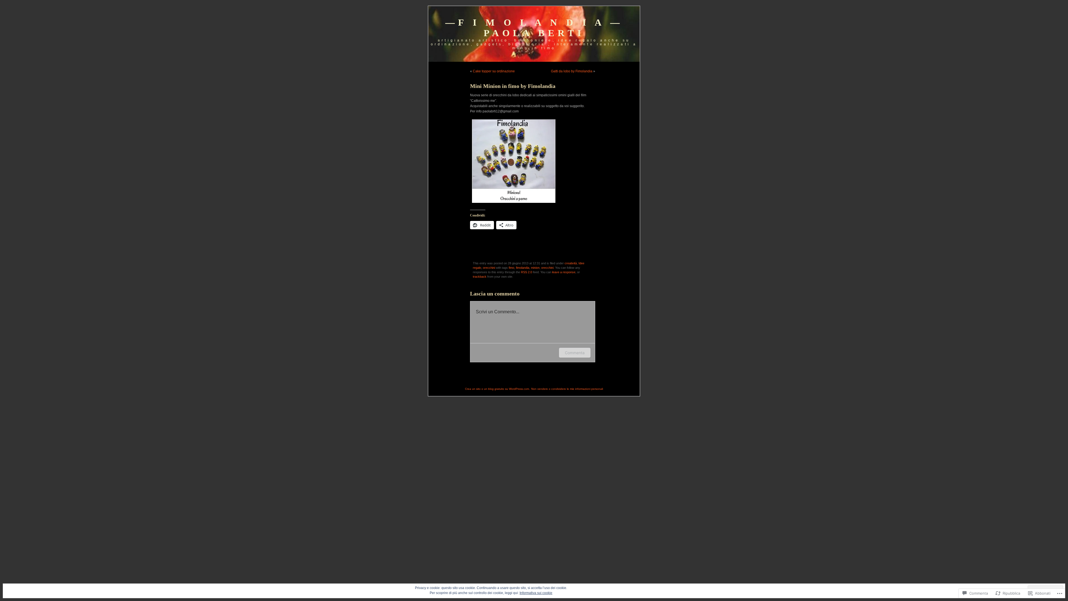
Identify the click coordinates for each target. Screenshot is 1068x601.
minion (535, 267)
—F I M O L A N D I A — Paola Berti (534, 27)
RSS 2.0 (526, 272)
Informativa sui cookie (536, 593)
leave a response (563, 272)
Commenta (575, 352)
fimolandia (522, 267)
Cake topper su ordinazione (494, 71)
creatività (571, 263)
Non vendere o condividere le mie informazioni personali (567, 388)
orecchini (489, 267)
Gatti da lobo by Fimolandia (571, 71)
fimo (511, 267)
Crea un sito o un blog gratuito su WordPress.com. (497, 388)
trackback (479, 276)
